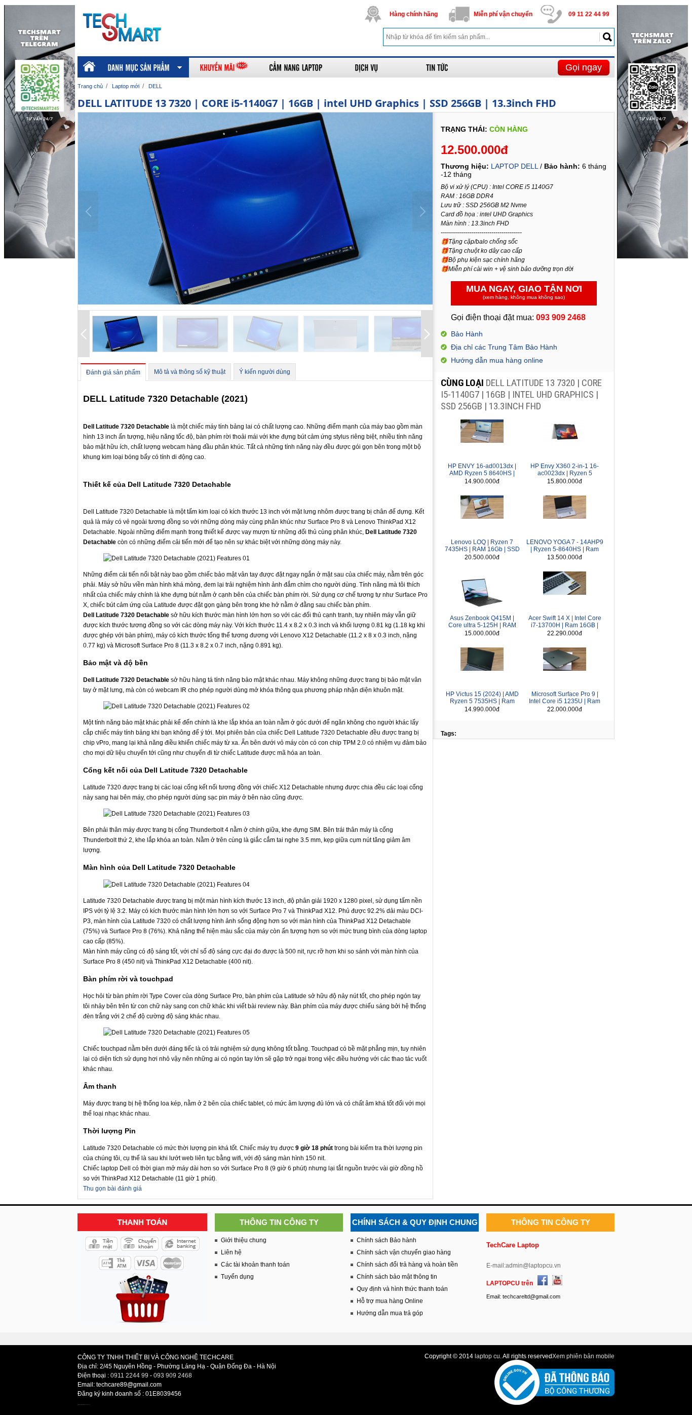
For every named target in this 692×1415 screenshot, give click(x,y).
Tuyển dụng (237, 1276)
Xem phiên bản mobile (583, 1356)
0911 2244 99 (129, 1375)
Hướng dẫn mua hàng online (497, 360)
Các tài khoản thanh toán (255, 1264)
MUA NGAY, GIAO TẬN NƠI (524, 292)
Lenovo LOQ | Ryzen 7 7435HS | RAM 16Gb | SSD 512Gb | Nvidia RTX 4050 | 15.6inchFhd (482, 553)
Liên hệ (231, 1252)
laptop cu (487, 1356)
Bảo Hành (467, 334)
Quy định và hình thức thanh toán (402, 1288)
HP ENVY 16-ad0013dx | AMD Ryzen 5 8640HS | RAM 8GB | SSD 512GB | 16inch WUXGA (482, 477)
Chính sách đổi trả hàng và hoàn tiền (407, 1264)
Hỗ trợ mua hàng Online (390, 1301)
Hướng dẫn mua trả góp (390, 1313)
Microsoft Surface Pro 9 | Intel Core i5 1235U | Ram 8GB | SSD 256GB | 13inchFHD (564, 705)
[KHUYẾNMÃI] (224, 68)
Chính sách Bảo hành (386, 1240)
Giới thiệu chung (243, 1240)
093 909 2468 (172, 1375)
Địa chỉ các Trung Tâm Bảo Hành (504, 347)
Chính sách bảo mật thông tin (397, 1276)
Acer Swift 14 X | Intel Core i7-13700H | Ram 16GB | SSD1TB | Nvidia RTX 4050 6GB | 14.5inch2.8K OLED (564, 629)
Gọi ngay (583, 67)
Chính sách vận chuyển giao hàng (404, 1252)
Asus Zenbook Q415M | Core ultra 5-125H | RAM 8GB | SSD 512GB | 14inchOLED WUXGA (482, 629)
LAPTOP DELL (514, 166)
